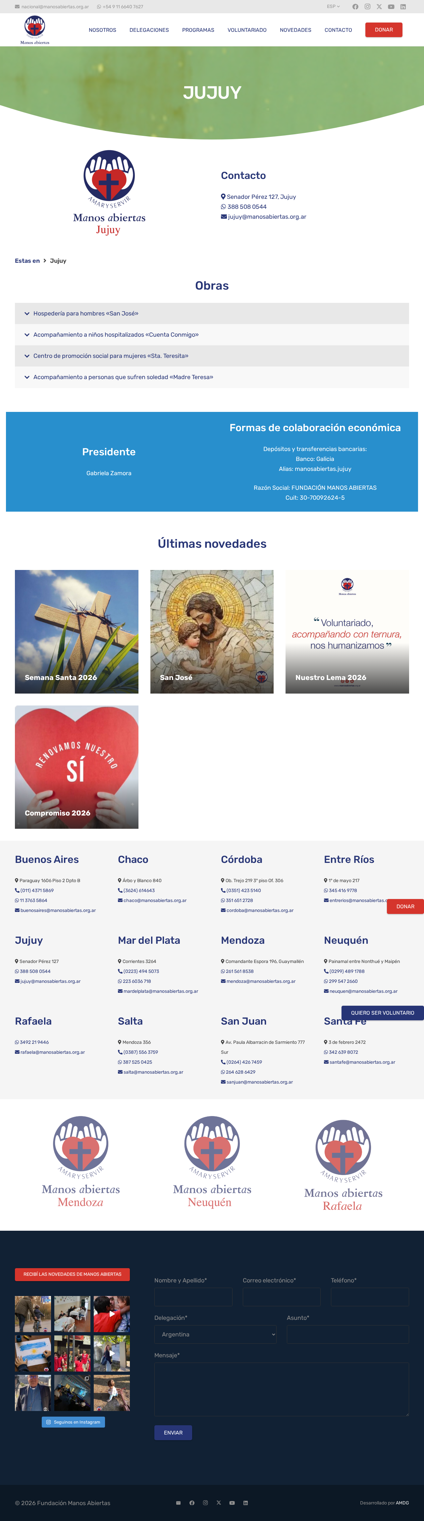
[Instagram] (367, 7)
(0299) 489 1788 (347, 971)
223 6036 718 (136, 981)
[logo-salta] (344, 1165)
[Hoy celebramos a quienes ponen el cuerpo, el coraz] (72, 1353)
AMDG (402, 1503)
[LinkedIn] (403, 7)
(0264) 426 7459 (244, 1062)
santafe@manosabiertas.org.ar (362, 1062)
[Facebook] (355, 7)
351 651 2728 (239, 900)
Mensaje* (167, 1355)
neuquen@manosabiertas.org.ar (363, 991)
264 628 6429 (240, 1072)
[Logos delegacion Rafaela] (213, 1165)
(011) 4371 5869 (37, 890)
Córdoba (241, 859)
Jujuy (29, 940)
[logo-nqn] (81, 1165)
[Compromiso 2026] (76, 767)
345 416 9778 (342, 890)
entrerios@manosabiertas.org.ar (363, 900)
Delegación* (170, 1318)
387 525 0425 (137, 1062)
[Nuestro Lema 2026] (347, 632)
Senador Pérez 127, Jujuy (261, 196)
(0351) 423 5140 (243, 890)
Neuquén (346, 940)
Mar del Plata (149, 940)
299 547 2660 (343, 981)
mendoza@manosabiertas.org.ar (260, 981)
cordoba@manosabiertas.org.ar (259, 910)
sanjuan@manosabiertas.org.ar (259, 1082)
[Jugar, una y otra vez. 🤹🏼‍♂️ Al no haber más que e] (112, 1393)
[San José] (212, 632)
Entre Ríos (349, 859)
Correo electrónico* (269, 1280)
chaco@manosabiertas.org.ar (154, 900)
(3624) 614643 (139, 890)
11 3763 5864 (33, 900)
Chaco (133, 859)
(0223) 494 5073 (141, 971)
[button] (334, 6)
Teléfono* (344, 1280)
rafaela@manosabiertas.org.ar (52, 1052)
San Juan (244, 1021)
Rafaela (33, 1021)
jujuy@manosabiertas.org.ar (266, 216)
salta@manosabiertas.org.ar (153, 1072)
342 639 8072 (343, 1052)
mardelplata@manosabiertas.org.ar (160, 991)
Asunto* (298, 1318)
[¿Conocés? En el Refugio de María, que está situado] (72, 1314)
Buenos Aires (47, 859)
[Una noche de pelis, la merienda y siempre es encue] (72, 1393)
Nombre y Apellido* (180, 1280)
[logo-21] (35, 30)
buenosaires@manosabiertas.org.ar (58, 910)
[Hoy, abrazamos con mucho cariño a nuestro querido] (33, 1393)
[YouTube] (391, 7)
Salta (130, 1021)
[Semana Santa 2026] (76, 632)
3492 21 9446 (34, 1042)
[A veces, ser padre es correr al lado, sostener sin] (33, 1314)
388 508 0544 (246, 206)
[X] (379, 7)
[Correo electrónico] (178, 1503)
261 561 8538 (239, 971)
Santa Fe (345, 1021)
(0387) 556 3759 (140, 1052)
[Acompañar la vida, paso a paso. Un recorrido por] (112, 1353)
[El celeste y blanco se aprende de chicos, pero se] (33, 1353)
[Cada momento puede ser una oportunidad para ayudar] (112, 1314)
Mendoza (243, 940)
